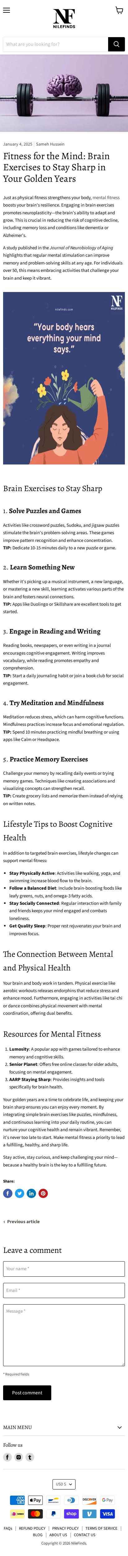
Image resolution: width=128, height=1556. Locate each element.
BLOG (38, 1535)
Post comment (27, 1392)
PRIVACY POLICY (65, 1528)
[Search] (116, 44)
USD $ (61, 1484)
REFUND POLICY (32, 1528)
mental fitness (106, 197)
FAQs (8, 1528)
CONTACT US (84, 1535)
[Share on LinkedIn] (31, 1193)
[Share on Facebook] (7, 1193)
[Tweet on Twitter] (19, 1193)
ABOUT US (58, 1535)
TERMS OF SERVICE (101, 1528)
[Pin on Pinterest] (43, 1193)
